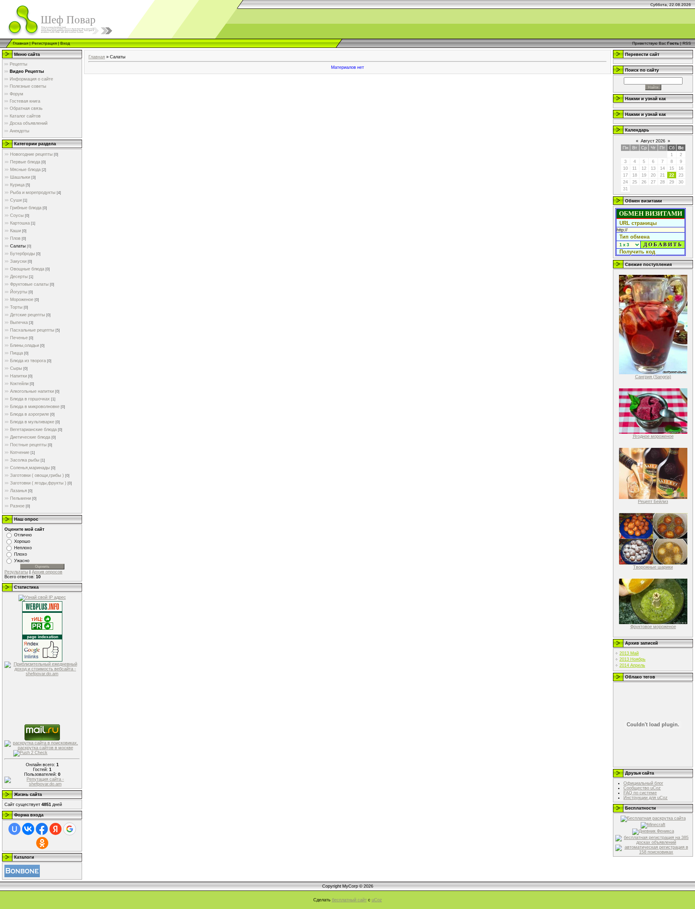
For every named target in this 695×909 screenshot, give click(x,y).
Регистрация (44, 43)
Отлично (23, 534)
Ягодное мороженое (653, 436)
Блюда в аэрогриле (29, 414)
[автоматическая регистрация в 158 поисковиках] (653, 849)
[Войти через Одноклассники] (42, 843)
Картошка (20, 223)
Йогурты (18, 291)
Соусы (17, 215)
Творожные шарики (653, 567)
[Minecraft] (653, 824)
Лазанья (18, 490)
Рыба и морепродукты (33, 192)
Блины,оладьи (24, 345)
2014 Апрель (632, 665)
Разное (17, 505)
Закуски (18, 261)
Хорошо (22, 541)
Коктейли (19, 383)
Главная (20, 43)
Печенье (19, 337)
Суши (16, 200)
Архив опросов (47, 571)
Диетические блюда (30, 437)
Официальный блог (643, 783)
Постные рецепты (28, 444)
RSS (687, 43)
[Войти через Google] (69, 828)
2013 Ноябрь (632, 659)
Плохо (20, 554)
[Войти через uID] (14, 829)
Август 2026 (653, 140)
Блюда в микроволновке (35, 406)
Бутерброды (22, 253)
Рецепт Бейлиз (653, 501)
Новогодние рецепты (31, 154)
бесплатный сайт (349, 899)
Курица (17, 184)
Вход (65, 43)
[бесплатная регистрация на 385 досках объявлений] (653, 839)
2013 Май (629, 653)
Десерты (19, 276)
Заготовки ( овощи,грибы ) (37, 475)
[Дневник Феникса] (653, 831)
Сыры (16, 368)
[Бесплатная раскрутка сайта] (653, 818)
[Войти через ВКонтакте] (28, 829)
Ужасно (21, 560)
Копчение (19, 452)
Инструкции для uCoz (645, 797)
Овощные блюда (27, 268)
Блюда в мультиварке (32, 421)
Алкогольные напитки (32, 391)
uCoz (377, 899)
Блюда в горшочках (30, 398)
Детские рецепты (27, 314)
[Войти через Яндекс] (55, 829)
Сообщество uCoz (642, 787)
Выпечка (19, 322)
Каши (15, 230)
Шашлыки (20, 177)
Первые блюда (25, 161)
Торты (16, 307)
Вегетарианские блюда (33, 429)
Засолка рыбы (24, 460)
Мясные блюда (25, 169)
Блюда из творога (28, 360)
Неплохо (23, 547)
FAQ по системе (640, 792)
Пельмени (20, 498)
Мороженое (21, 299)
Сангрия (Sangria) (653, 376)
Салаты (18, 245)
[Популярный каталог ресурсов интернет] (22, 870)
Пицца (16, 352)
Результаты (16, 571)
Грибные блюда (25, 207)
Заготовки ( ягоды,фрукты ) (38, 482)
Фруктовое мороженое (653, 626)
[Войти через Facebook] (42, 829)
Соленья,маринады (30, 467)
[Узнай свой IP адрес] (42, 597)
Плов (15, 238)
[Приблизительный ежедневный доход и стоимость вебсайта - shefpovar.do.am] (42, 668)
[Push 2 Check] (30, 752)
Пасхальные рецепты (32, 330)
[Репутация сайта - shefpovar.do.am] (42, 780)
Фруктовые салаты (29, 284)
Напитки (18, 375)
